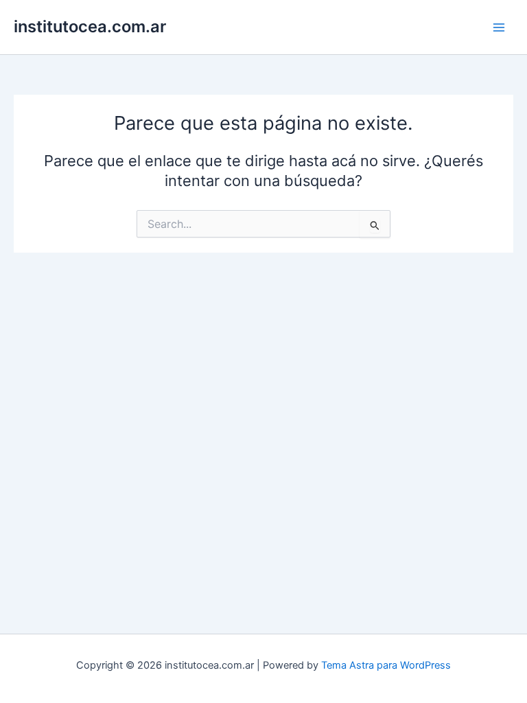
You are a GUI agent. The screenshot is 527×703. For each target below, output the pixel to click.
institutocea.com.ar (90, 26)
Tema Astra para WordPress (386, 665)
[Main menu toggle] (498, 27)
